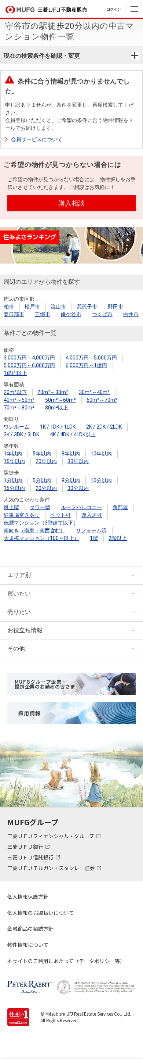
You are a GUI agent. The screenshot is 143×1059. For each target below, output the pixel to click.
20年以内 (46, 461)
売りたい (19, 612)
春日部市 (14, 314)
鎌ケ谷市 (71, 314)
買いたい (19, 593)
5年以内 (42, 454)
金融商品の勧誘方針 (30, 928)
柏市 (9, 307)
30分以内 (78, 488)
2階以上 (118, 538)
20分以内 (46, 488)
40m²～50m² (19, 400)
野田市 (115, 307)
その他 (16, 648)
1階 (94, 538)
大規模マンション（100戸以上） (41, 538)
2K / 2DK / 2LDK (104, 427)
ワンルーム (16, 427)
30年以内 (78, 461)
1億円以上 (15, 373)
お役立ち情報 (25, 630)
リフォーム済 (91, 530)
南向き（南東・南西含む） (34, 530)
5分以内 (42, 480)
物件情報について (27, 944)
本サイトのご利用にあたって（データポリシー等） (66, 961)
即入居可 (91, 515)
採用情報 (29, 713)
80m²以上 (56, 408)
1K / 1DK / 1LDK (58, 427)
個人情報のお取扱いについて (40, 912)
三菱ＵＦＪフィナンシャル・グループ (51, 835)
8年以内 (71, 454)
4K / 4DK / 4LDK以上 (73, 434)
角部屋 (120, 507)
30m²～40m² (94, 392)
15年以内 (14, 461)
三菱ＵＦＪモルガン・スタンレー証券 (51, 867)
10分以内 (101, 480)
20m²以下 (15, 392)
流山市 (58, 307)
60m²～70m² (102, 400)
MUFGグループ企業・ (45, 684)
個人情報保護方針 (27, 896)
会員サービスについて (36, 139)
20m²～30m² (52, 392)
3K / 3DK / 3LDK (21, 434)
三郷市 (42, 314)
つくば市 (102, 314)
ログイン (113, 9)
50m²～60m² (60, 400)
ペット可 (60, 515)
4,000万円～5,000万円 (91, 358)
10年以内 (101, 454)
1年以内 (13, 454)
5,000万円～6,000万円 (29, 365)
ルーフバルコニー (81, 507)
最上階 (11, 507)
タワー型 (40, 507)
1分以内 (13, 480)
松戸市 (32, 307)
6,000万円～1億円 (86, 365)
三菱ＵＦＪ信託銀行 (31, 857)
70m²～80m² (19, 408)
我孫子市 (87, 307)
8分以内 (71, 480)
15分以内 (14, 488)
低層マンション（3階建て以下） (41, 523)
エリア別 (19, 575)
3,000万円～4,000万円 (29, 358)
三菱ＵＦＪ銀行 (25, 846)
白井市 (131, 314)
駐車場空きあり (22, 515)
